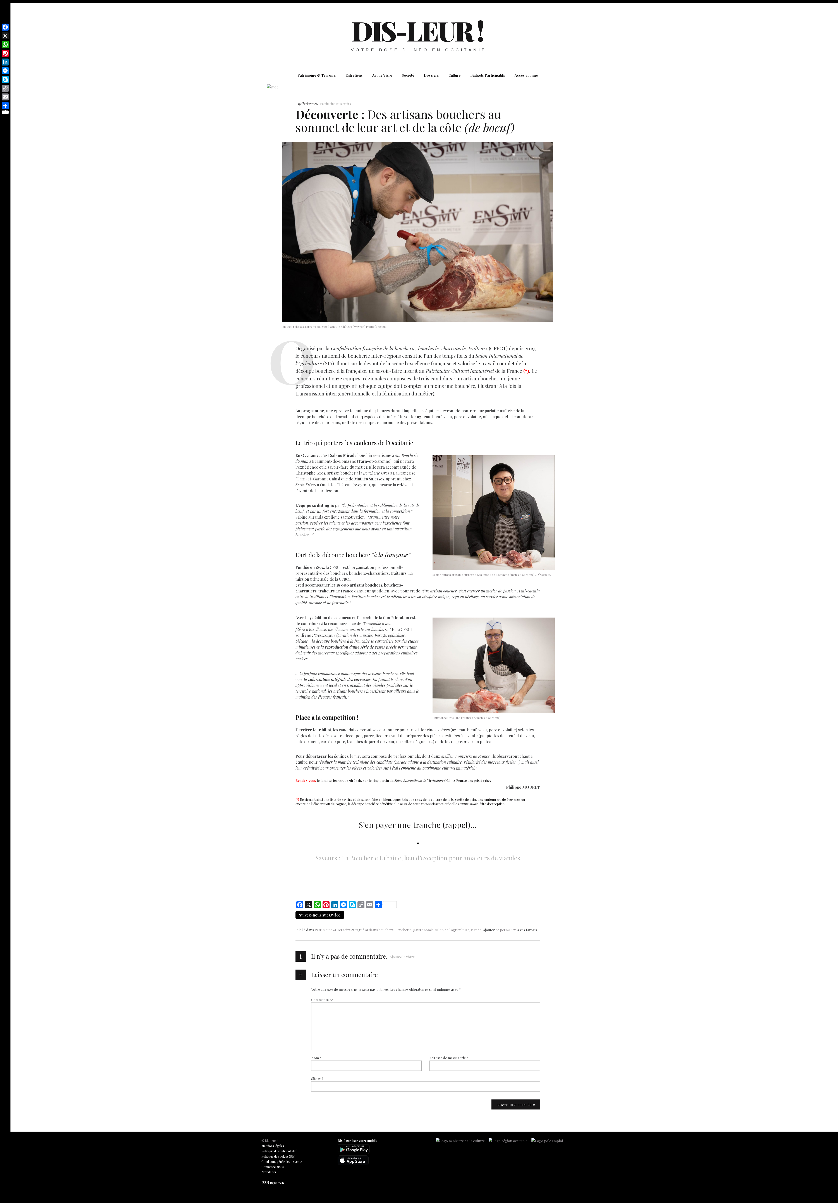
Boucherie (403, 930)
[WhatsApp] (5, 44)
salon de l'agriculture (452, 930)
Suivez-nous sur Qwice (319, 915)
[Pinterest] (5, 53)
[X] (5, 35)
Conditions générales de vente (281, 1162)
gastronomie (423, 930)
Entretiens (354, 75)
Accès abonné (526, 75)
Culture (454, 75)
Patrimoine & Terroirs (316, 75)
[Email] (5, 97)
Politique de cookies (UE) (278, 1156)
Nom (316, 1058)
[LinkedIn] (5, 62)
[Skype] (5, 79)
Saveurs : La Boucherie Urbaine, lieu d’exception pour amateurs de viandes (417, 858)
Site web (317, 1078)
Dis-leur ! (417, 30)
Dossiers (431, 75)
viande (476, 930)
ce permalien (506, 930)
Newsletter (268, 1172)
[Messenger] (5, 70)
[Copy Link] (5, 88)
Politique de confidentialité (279, 1151)
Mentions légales (272, 1146)
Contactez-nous (272, 1167)
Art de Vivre (382, 75)
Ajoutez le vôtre (402, 956)
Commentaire (322, 1000)
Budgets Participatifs (487, 75)
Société (408, 75)
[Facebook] (5, 27)
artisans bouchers (379, 930)
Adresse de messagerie (448, 1058)
